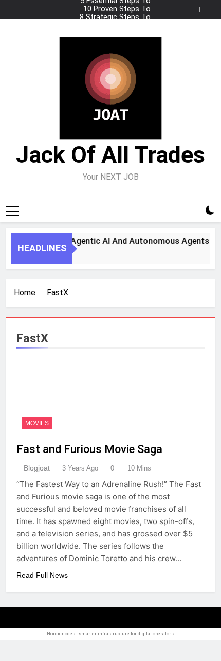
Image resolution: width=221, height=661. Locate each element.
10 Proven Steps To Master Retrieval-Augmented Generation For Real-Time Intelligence (111, 9)
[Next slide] (210, 6)
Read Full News (42, 575)
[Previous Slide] (194, 6)
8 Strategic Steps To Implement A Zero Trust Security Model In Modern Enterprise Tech (111, 17)
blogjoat (37, 468)
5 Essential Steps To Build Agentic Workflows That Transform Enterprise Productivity (114, 34)
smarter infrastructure (104, 633)
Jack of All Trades (110, 154)
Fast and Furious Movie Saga (89, 449)
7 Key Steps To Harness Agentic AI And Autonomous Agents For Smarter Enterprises (111, 26)
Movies (37, 423)
